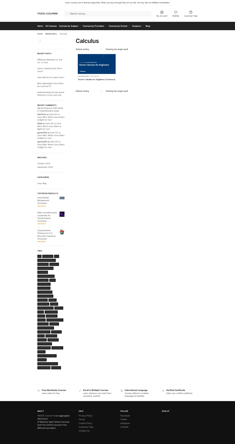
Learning (54, 324)
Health (41, 316)
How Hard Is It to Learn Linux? (50, 77)
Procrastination (45, 344)
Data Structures (45, 292)
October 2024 (43, 163)
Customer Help (190, 16)
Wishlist (175, 16)
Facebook (125, 415)
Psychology (57, 348)
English (54, 304)
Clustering (43, 272)
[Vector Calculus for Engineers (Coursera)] (97, 64)
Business (54, 264)
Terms (82, 419)
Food (41, 312)
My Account (161, 16)
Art (56, 256)
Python (41, 352)
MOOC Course (45, 415)
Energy (52, 300)
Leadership (43, 324)
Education (42, 300)
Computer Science (46, 276)
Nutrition (42, 340)
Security (42, 360)
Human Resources (55, 320)
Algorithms (48, 256)
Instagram (125, 423)
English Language (45, 308)
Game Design (51, 312)
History (41, 320)
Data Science (44, 288)
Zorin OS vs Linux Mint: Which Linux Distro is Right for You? (50, 117)
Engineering (83, 76)
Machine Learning (46, 328)
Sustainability (44, 368)
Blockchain (43, 264)
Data (52, 280)
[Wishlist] (111, 58)
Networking (51, 336)
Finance (59, 308)
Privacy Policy (86, 415)
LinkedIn (124, 427)
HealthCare (51, 316)
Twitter (123, 419)
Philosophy (53, 340)
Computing (43, 280)
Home (40, 34)
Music (41, 336)
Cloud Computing (45, 268)
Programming (44, 348)
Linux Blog (42, 183)
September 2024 (45, 167)
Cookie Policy (85, 423)
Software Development (48, 364)
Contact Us (84, 430)
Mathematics (51, 34)
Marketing (56, 332)
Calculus (94, 76)
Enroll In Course (96, 84)
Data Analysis (44, 284)
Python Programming (47, 356)
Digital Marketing (45, 296)
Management (44, 332)
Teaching (56, 368)
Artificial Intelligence (46, 260)
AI (39, 256)
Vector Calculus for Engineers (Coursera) (96, 79)
